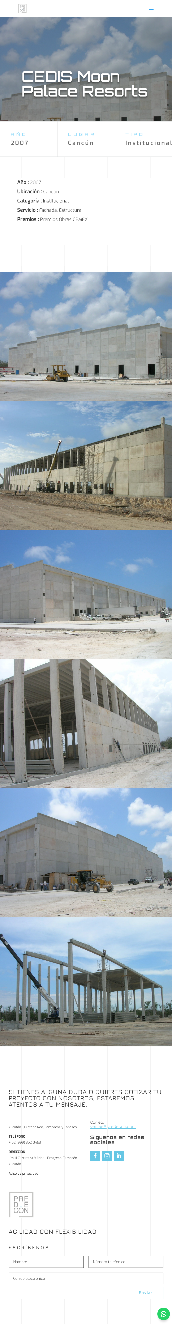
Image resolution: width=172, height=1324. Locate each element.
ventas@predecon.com (113, 1126)
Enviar (145, 1292)
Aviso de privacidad (23, 1173)
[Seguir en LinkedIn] (119, 1156)
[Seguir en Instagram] (107, 1156)
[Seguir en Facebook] (95, 1156)
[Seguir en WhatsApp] (163, 1314)
